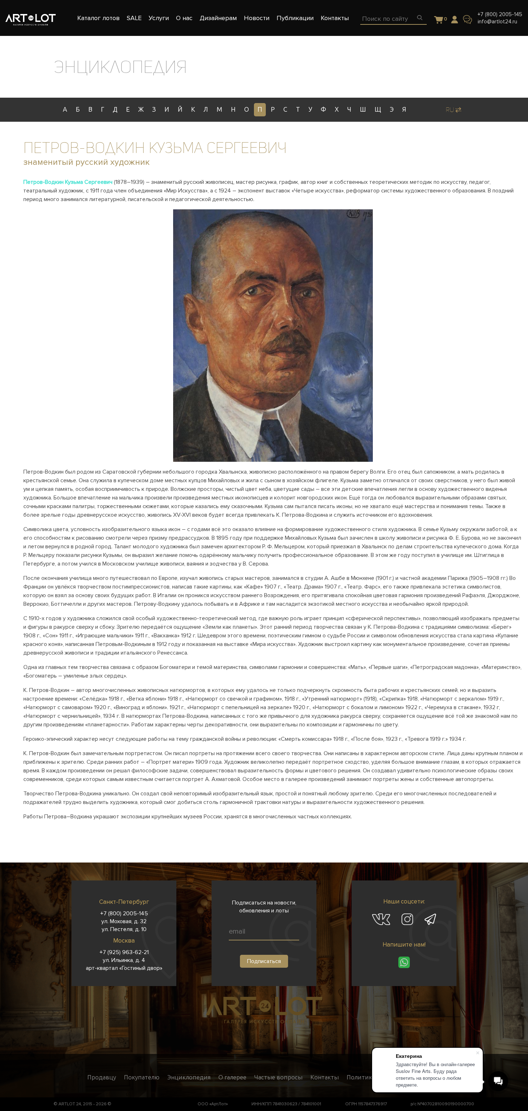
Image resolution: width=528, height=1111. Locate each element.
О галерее (232, 1077)
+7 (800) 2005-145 (500, 14)
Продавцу (101, 1077)
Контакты (324, 1077)
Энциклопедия (188, 1077)
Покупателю (141, 1077)
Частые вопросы (278, 1077)
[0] (439, 20)
